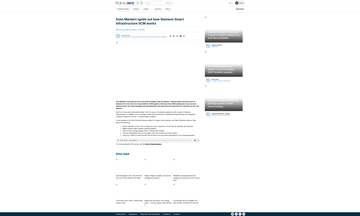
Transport (136, 9)
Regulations (133, 214)
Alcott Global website (153, 144)
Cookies (177, 214)
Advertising (240, 9)
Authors (168, 9)
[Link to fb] (236, 214)
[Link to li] (243, 214)
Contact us (167, 214)
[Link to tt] (240, 214)
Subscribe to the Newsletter (150, 214)
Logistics (146, 9)
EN (230, 3)
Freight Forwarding (123, 9)
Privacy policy (121, 214)
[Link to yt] (232, 214)
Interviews (158, 9)
